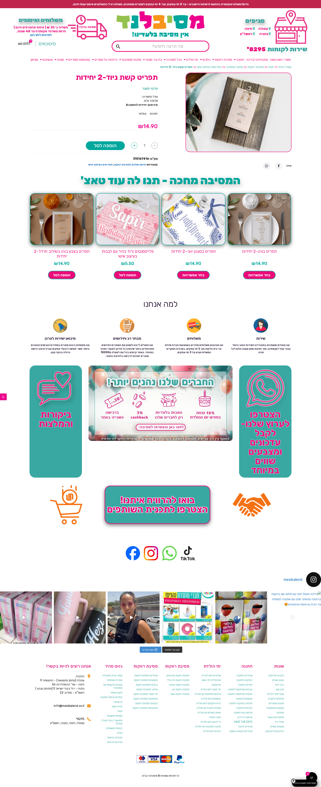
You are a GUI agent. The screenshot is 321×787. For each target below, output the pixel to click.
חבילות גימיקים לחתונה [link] (240, 703)
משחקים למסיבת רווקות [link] (145, 698)
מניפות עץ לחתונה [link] (243, 712)
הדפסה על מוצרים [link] (106, 59)
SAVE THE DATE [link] (243, 721)
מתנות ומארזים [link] (276, 703)
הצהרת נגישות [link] (114, 737)
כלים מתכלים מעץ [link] (274, 731)
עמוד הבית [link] (284, 67)
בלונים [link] (206, 59)
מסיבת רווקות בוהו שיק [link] (177, 675)
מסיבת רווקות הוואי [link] (179, 694)
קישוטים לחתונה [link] (244, 698)
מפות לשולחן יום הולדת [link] (209, 712)
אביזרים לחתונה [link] (244, 675)
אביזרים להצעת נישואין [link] (241, 731)
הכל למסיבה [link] (174, 59)
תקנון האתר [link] (116, 692)
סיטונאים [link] (47, 43)
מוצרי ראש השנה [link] (280, 59)
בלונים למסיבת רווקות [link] (147, 684)
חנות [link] (271, 67)
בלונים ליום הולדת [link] (212, 731)
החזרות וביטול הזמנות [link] (111, 697)
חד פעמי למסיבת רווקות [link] (145, 694)
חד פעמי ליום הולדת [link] (211, 689)
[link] (3, 397)
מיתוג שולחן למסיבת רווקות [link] (130, 164)
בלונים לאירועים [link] (276, 675)
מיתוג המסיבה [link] (234, 67)
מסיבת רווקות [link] (223, 59)
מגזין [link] (119, 732)
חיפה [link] (248, 29)
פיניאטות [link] (216, 684)
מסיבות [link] (280, 712)
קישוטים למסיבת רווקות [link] (146, 680)
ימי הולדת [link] (192, 59)
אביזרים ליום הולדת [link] (211, 675)
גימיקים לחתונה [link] (244, 680)
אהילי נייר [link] (279, 721)
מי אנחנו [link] (118, 701)
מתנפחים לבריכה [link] (257, 59)
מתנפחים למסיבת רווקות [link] (145, 708)
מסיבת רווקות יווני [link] (180, 689)
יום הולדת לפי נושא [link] (211, 680)
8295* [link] (80, 719)
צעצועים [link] (47, 59)
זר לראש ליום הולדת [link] (211, 721)
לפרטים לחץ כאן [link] (41, 35)
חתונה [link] (240, 59)
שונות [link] (60, 59)
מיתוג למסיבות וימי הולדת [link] (208, 726)
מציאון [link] (34, 59)
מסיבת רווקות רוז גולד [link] (178, 680)
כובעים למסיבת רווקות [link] (146, 703)
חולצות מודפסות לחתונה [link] (240, 694)
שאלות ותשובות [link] (114, 715)
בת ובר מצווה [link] (153, 59)
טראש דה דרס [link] (245, 717)
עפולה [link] (263, 29)
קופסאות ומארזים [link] (79, 59)
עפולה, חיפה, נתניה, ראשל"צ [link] (67, 723)
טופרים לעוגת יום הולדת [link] (209, 708)
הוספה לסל (105, 146)
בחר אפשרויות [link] (259, 275)
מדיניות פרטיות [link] (114, 742)
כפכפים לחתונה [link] (244, 708)
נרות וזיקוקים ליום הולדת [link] (208, 703)
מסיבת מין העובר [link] (275, 717)
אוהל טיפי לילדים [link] (275, 694)
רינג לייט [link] (279, 684)
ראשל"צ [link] (246, 34)
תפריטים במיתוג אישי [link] (209, 67)
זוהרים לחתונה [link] (245, 684)
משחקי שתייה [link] (277, 726)
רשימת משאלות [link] (114, 728)
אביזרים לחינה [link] (245, 726)
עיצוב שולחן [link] (278, 680)
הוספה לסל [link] (127, 275)
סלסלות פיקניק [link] (276, 698)
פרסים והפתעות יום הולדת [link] (208, 694)
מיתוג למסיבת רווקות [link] (147, 689)
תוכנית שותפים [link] (114, 680)
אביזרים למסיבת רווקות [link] (146, 675)
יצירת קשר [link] (116, 706)
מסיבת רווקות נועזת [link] (179, 684)
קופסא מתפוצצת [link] (275, 708)
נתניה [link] (263, 34)
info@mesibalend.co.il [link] (69, 706)
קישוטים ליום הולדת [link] (211, 698)
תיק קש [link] (280, 689)
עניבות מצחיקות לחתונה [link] (240, 689)
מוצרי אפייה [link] (215, 717)
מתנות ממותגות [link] (131, 59)
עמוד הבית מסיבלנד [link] (112, 675)
